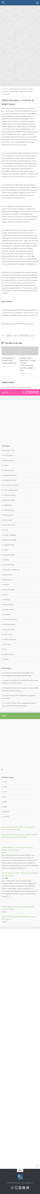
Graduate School (9, 545)
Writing (6, 659)
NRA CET (6, 812)
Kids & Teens (8, 575)
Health (6, 550)
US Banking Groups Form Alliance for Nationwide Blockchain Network (18, 908)
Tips (5, 649)
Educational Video (9, 500)
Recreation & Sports (10, 619)
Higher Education (9, 555)
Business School (9, 460)
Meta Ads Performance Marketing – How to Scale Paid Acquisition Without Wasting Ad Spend (20, 836)
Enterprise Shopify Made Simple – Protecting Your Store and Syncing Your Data (18, 828)
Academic (9, 335)
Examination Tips (9, 525)
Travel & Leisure (9, 654)
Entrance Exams (9, 510)
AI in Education (8, 455)
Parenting (7, 600)
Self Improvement (10, 624)
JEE (5, 797)
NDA (5, 802)
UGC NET (6, 817)
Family (6, 530)
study (32, 335)
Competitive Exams (10, 480)
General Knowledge (10, 540)
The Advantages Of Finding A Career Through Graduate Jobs (9, 360)
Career (15, 335)
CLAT (5, 782)
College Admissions (10, 475)
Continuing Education (17, 89)
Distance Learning (9, 495)
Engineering (8, 505)
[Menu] (37, 2)
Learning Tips (8, 580)
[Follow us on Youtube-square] (27, 392)
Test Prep (7, 644)
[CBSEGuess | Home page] (3, 3)
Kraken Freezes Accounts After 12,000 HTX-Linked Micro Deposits (18, 918)
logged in (14, 387)
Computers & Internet (11, 485)
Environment (8, 520)
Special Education (9, 629)
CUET (5, 792)
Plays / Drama (8, 605)
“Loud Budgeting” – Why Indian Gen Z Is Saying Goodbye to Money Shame (17, 848)
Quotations (7, 614)
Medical (6, 585)
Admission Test (9, 450)
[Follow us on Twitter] (30, 392)
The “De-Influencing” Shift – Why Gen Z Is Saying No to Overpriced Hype (20, 874)
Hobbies (6, 560)
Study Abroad (8, 634)
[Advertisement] (20, 25)
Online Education (24, 335)
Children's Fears (9, 470)
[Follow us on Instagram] (23, 392)
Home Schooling (9, 565)
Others (6, 595)
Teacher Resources (10, 639)
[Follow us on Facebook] (33, 392)
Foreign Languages (10, 535)
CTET (5, 787)
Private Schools (9, 610)
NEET (5, 807)
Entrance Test (8, 515)
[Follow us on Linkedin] (37, 392)
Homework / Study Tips (18, 92)
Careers (5, 89)
